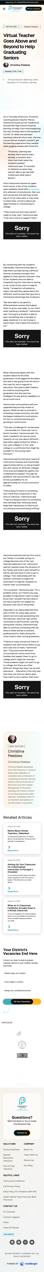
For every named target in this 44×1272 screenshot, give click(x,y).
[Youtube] (31, 1242)
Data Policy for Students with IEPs (20, 1191)
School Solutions (11, 1149)
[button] (4, 9)
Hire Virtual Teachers (8, 1167)
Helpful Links (11, 1175)
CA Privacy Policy (11, 1186)
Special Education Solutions (8, 1157)
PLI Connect (9, 1211)
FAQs (6, 1222)
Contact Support (11, 1217)
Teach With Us (31, 1154)
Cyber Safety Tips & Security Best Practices (19, 1198)
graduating (34, 189)
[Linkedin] (12, 1242)
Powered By (12, 1264)
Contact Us (10, 1206)
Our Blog (28, 1165)
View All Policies (11, 1227)
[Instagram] (25, 1242)
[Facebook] (18, 1242)
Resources (29, 1160)
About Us (28, 1149)
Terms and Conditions (14, 1181)
